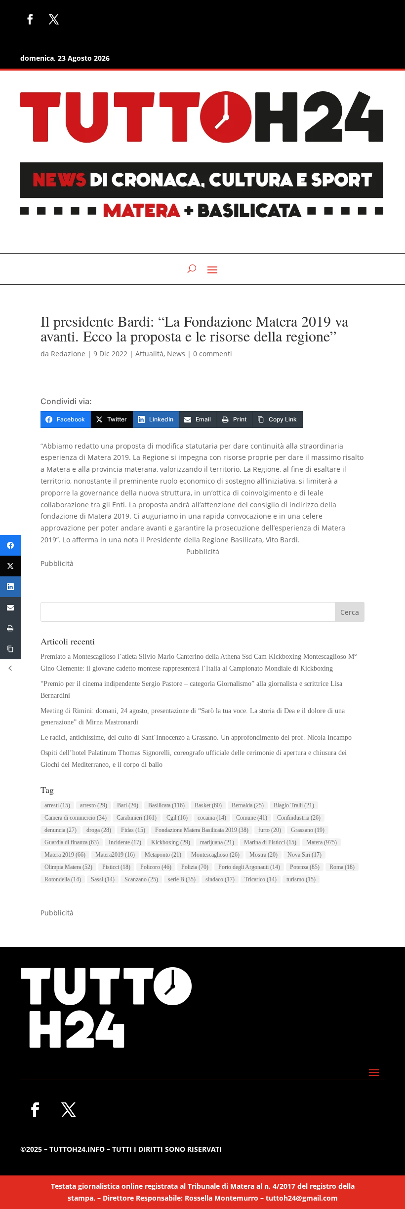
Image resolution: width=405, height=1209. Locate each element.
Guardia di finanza (71, 842)
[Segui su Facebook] (30, 19)
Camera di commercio (75, 817)
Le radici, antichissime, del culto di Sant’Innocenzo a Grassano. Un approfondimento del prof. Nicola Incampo (196, 737)
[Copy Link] (10, 649)
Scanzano (141, 879)
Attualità (149, 353)
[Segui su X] (54, 19)
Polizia (194, 867)
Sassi (103, 879)
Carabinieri (137, 817)
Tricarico (260, 879)
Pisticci (116, 867)
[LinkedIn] (10, 586)
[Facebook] (10, 545)
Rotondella (62, 879)
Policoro (155, 867)
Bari (127, 805)
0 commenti (212, 353)
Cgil (177, 817)
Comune (251, 817)
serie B (182, 879)
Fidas (133, 830)
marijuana (217, 842)
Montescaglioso (215, 854)
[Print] (10, 628)
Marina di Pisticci (270, 842)
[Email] (10, 607)
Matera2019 (115, 854)
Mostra (263, 854)
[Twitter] (10, 566)
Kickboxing (170, 842)
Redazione (68, 353)
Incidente (125, 842)
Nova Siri (304, 854)
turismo (301, 879)
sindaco (220, 879)
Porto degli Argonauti (249, 867)
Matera (321, 842)
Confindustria (299, 817)
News (176, 353)
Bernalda (248, 805)
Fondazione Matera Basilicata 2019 (201, 830)
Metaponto (163, 854)
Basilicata (166, 805)
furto (269, 830)
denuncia (60, 830)
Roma (342, 867)
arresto (93, 805)
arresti (57, 805)
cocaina (212, 817)
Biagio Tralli (294, 805)
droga (98, 830)
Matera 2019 (64, 854)
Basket (208, 805)
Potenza (305, 867)
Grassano (307, 830)
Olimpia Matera (68, 867)
